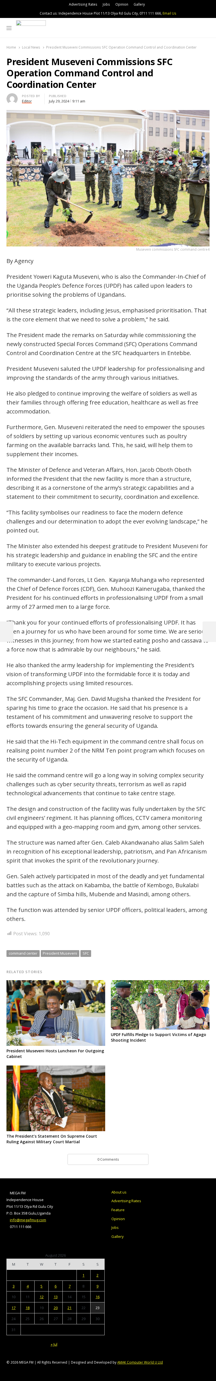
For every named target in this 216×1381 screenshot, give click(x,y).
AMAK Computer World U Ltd (140, 1362)
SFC (86, 953)
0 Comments (108, 1159)
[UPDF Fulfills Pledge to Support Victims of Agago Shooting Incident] (160, 983)
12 (42, 1296)
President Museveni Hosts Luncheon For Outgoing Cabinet (55, 1053)
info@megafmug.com (28, 1219)
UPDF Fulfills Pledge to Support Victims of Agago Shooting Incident (158, 1037)
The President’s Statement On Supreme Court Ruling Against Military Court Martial (51, 1138)
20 (56, 1307)
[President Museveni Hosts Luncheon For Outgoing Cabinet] (55, 983)
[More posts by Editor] (12, 96)
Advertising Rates (83, 4)
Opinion (121, 4)
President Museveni (60, 953)
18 (28, 1307)
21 (69, 1307)
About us (119, 1192)
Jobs (106, 4)
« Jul (54, 1344)
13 (56, 1296)
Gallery (139, 4)
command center (23, 953)
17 (13, 1307)
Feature (118, 1209)
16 (98, 1296)
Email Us (169, 13)
